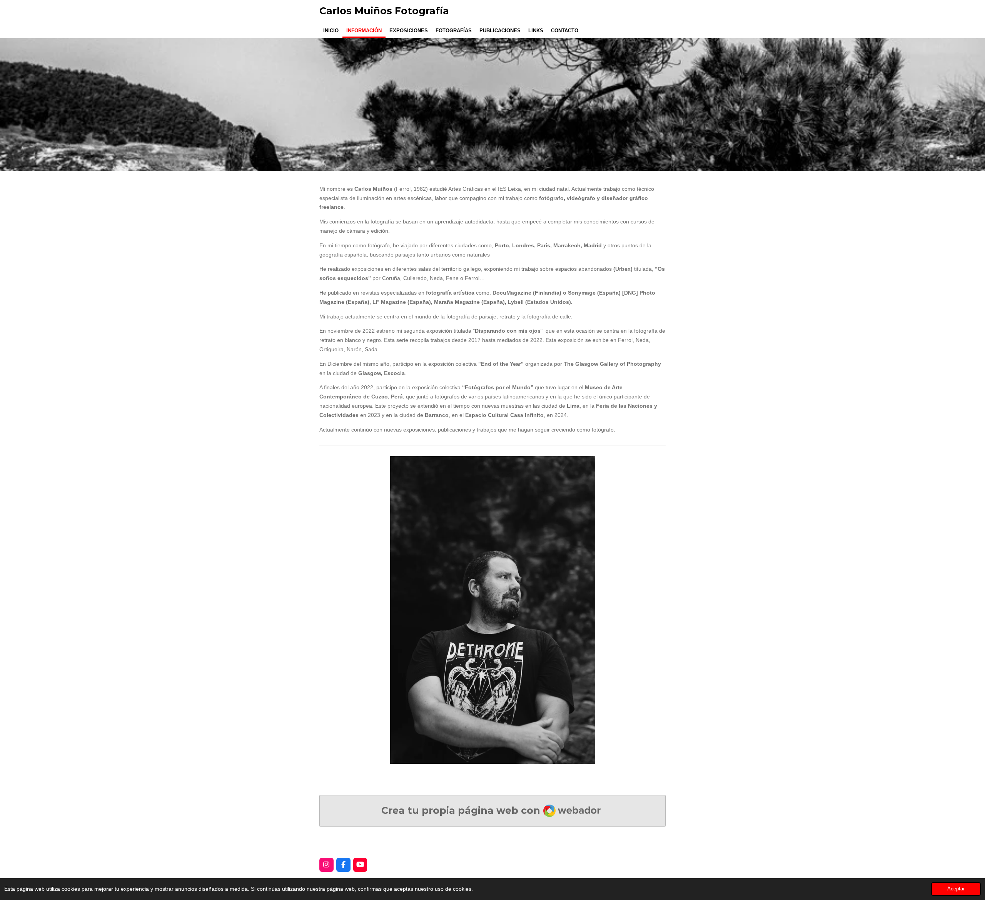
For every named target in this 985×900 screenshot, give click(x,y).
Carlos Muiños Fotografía (384, 11)
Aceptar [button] (956, 889)
